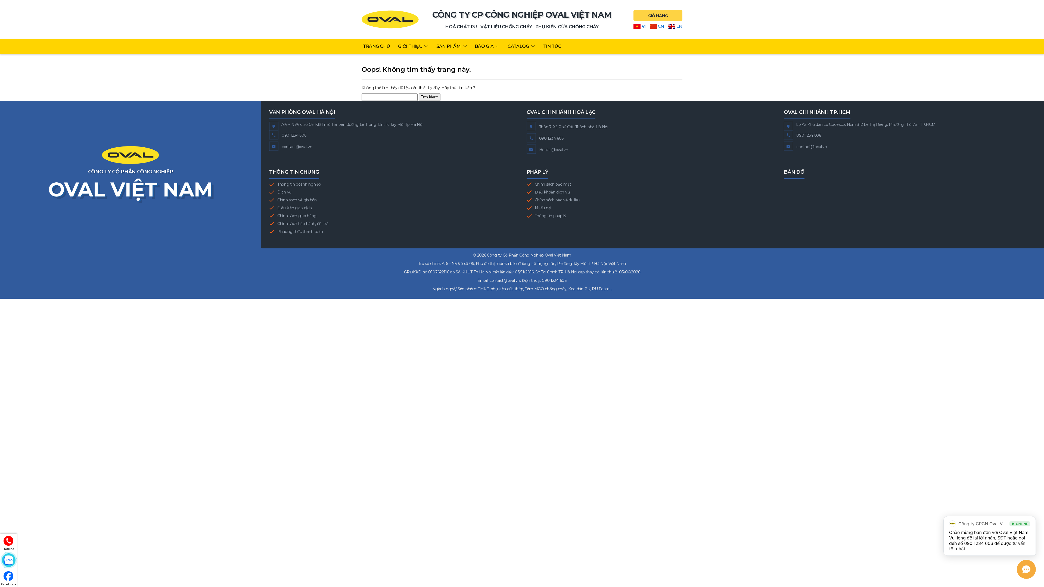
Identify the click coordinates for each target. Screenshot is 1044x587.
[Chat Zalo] (8, 560)
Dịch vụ (284, 192)
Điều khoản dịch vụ (552, 192)
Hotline (8, 549)
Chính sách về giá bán (297, 200)
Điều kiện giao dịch (294, 207)
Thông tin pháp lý (550, 215)
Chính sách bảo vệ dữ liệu (557, 200)
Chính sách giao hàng (296, 215)
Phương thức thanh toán (300, 231)
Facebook (8, 584)
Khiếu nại (543, 207)
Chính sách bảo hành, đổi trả (302, 223)
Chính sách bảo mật (553, 184)
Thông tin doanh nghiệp (299, 184)
